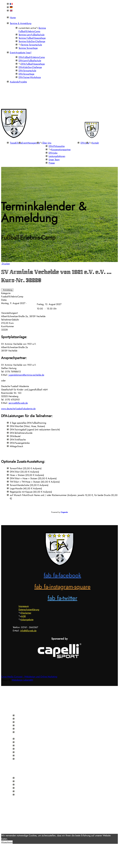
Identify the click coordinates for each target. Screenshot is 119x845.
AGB (23, 616)
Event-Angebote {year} (20, 52)
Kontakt (95, 143)
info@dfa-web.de (28, 630)
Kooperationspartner (61, 149)
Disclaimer (26, 613)
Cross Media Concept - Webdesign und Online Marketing (29, 676)
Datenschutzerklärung (29, 609)
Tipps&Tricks (16, 143)
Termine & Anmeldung (20, 23)
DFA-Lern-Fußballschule (30, 60)
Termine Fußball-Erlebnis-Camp (32, 29)
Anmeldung (7, 290)
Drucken (5, 263)
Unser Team (54, 159)
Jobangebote (27, 619)
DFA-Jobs (85, 143)
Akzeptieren (7, 842)
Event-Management (31, 143)
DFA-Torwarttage (26, 74)
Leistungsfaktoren (57, 156)
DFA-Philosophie (57, 146)
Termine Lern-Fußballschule (31, 34)
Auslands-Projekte (18, 81)
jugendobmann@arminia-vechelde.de (26, 375)
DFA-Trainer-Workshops (30, 77)
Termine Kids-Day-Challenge (32, 41)
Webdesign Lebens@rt (22, 680)
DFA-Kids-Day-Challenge (30, 67)
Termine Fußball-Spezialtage (32, 38)
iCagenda (64, 512)
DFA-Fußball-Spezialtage (33, 64)
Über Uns (46, 143)
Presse (52, 163)
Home (13, 17)
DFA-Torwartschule (27, 70)
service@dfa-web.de (18, 403)
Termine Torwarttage (28, 48)
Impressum (24, 606)
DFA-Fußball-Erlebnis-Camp (32, 57)
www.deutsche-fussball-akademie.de (18, 408)
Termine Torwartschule (31, 44)
